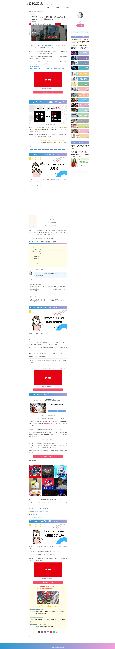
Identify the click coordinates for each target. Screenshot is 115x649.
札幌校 (39, 68)
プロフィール (80, 25)
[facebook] (42, 632)
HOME (48, 7)
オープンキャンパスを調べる (47, 456)
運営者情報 (57, 7)
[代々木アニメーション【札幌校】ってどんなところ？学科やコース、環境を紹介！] (48, 632)
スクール (31, 636)
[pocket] (45, 632)
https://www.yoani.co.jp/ (47, 88)
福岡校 (63, 68)
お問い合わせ (67, 7)
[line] (54, 632)
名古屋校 (47, 68)
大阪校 (51, 68)
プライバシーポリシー (55, 644)
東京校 (31, 68)
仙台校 (43, 68)
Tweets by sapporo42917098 (35, 517)
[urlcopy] (57, 632)
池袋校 (35, 68)
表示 (36, 96)
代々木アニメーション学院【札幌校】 (43, 45)
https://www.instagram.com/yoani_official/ (38, 511)
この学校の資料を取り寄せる (47, 92)
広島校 (59, 68)
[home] (80, 22)
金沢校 (55, 68)
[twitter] (39, 632)
